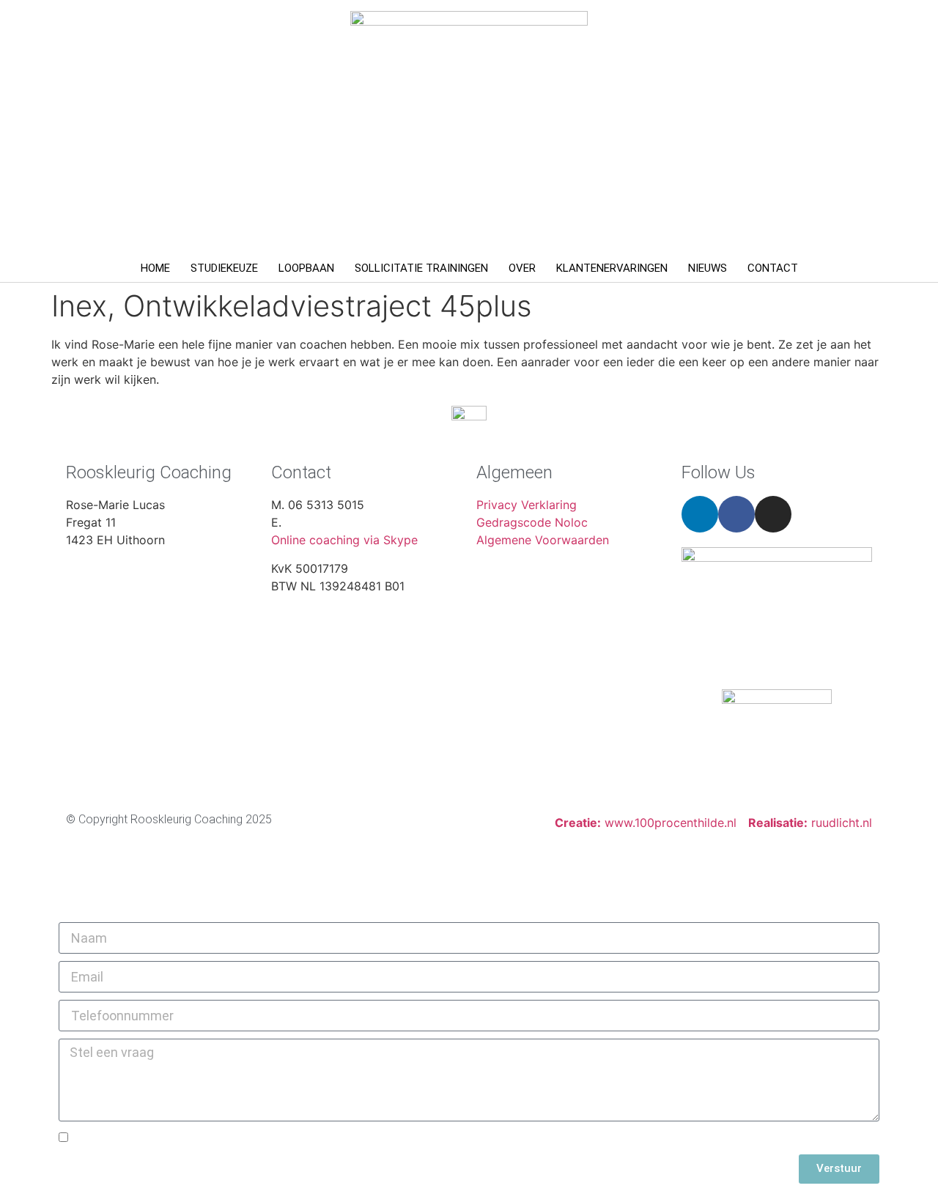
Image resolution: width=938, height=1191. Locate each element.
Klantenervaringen (612, 268)
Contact (772, 268)
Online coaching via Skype (344, 540)
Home (155, 268)
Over (522, 268)
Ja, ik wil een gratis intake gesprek (172, 1138)
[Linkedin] (700, 514)
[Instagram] (773, 514)
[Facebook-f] (736, 514)
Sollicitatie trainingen (421, 268)
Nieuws (707, 268)
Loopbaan (306, 268)
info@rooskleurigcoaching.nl (362, 522)
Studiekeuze (224, 268)
